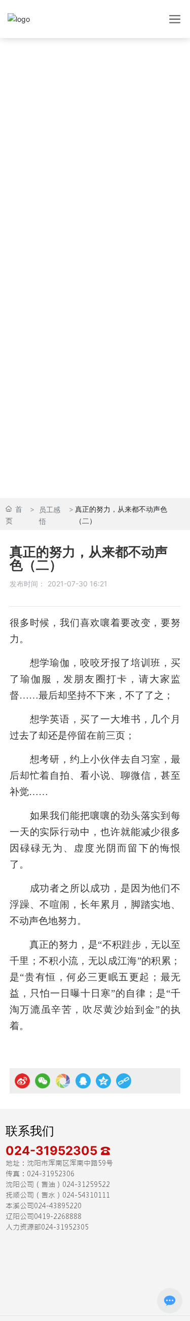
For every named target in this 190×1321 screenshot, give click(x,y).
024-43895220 (58, 1205)
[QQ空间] (103, 1080)
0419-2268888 (58, 1216)
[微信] (42, 1080)
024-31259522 (86, 1184)
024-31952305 (53, 1150)
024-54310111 (86, 1195)
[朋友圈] (62, 1080)
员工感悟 (49, 515)
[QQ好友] (83, 1080)
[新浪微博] (22, 1080)
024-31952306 (50, 1173)
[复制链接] (123, 1080)
